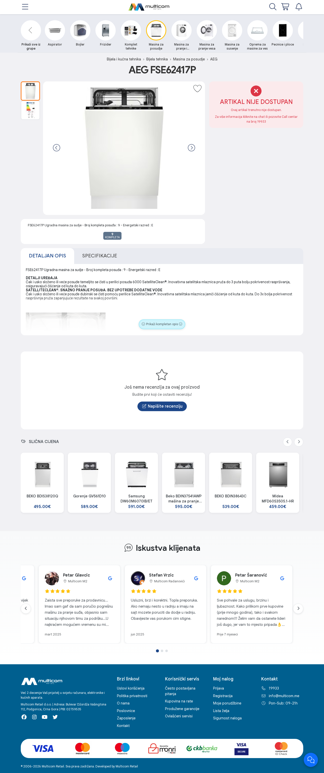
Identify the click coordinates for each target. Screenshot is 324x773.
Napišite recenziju (165, 406)
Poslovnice (126, 711)
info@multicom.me (284, 696)
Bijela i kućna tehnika (124, 59)
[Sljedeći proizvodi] (298, 442)
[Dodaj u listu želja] (197, 89)
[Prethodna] (56, 148)
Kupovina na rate (179, 701)
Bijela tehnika (157, 59)
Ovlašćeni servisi (179, 716)
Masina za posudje (189, 59)
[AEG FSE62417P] (30, 91)
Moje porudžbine (227, 703)
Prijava (218, 688)
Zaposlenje (126, 718)
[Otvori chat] (311, 760)
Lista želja (221, 711)
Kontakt (123, 725)
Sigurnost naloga (227, 718)
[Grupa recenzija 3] (166, 651)
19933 (274, 688)
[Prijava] (298, 7)
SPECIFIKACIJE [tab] (99, 256)
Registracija (223, 696)
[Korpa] (285, 7)
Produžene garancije (182, 708)
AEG (213, 59)
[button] (25, 7)
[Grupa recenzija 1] (157, 651)
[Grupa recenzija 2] (162, 650)
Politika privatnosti (132, 696)
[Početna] (149, 7)
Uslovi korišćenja (131, 688)
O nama (123, 703)
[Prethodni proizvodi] (287, 442)
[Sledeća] (191, 148)
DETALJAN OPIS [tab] (47, 256)
